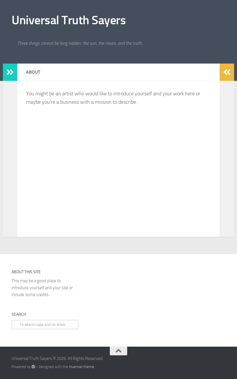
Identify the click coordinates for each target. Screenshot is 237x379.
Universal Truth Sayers (69, 20)
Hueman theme (81, 367)
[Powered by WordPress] (33, 367)
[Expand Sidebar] (10, 72)
